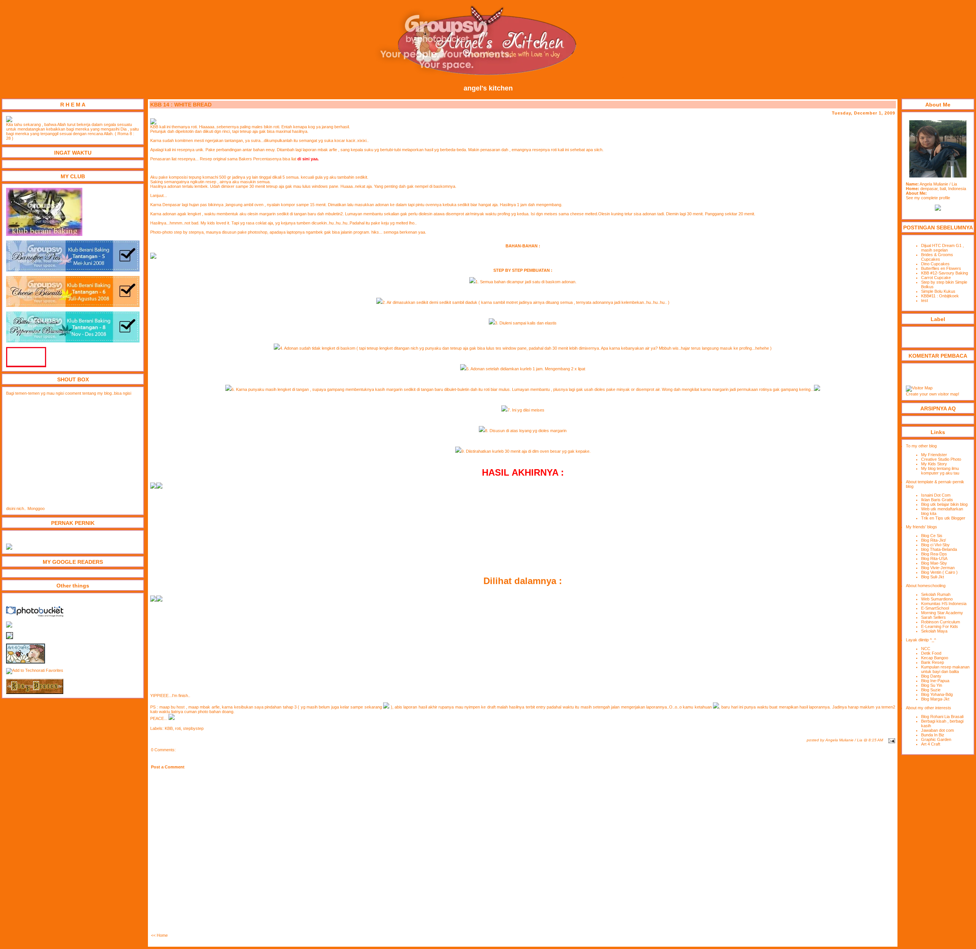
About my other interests (928, 707)
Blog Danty (931, 676)
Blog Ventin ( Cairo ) (939, 572)
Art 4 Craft (930, 744)
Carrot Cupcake (936, 277)
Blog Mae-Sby (934, 563)
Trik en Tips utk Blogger (943, 518)
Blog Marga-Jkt (935, 699)
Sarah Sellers (933, 617)
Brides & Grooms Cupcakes (937, 256)
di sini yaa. (308, 159)
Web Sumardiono (937, 599)
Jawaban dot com (937, 730)
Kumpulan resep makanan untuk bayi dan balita (945, 669)
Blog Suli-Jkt (932, 577)
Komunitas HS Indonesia (943, 603)
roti (178, 728)
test (924, 300)
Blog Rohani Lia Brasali (942, 716)
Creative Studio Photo (941, 459)
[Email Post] (890, 740)
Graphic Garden (936, 739)
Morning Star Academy (942, 612)
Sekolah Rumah (935, 594)
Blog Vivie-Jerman (938, 567)
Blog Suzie (931, 690)
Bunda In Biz (932, 735)
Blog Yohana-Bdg (937, 694)
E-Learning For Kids (939, 626)
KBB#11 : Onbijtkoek (940, 296)
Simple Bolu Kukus (938, 291)
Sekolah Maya (934, 631)
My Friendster (934, 454)
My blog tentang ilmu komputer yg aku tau (940, 470)
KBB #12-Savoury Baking (944, 273)
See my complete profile (928, 197)
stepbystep (193, 728)
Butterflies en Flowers (941, 268)
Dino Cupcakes (935, 263)
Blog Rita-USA (934, 558)
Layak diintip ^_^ (921, 640)
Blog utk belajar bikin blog (944, 504)
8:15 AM (875, 740)
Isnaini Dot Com (935, 495)
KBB (169, 728)
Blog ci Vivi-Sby (935, 544)
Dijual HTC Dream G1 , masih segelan (942, 247)
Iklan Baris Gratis (937, 499)
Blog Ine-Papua (935, 680)
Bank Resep (932, 662)
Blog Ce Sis (931, 535)
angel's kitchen (488, 88)
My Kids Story (934, 464)
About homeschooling (926, 585)
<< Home (159, 935)
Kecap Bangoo (934, 657)
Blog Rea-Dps (934, 554)
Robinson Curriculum (940, 622)
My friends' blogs (921, 527)
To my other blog (921, 446)
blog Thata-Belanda (939, 549)
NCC (925, 648)
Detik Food (931, 653)
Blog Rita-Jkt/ (933, 540)
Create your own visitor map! (932, 394)
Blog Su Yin (931, 685)
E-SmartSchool (935, 608)
